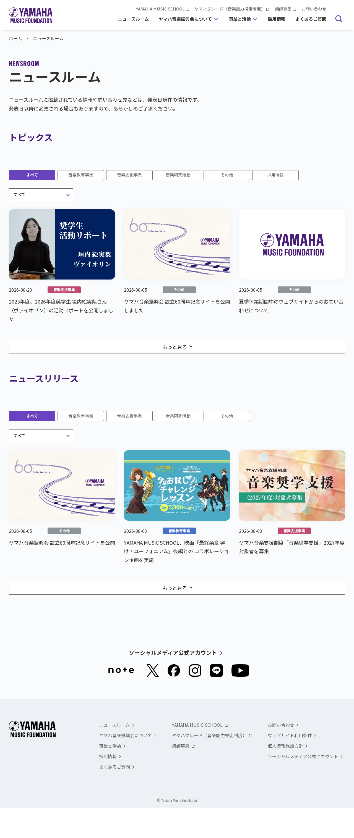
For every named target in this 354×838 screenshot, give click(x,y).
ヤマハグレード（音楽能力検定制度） (229, 9)
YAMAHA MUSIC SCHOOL (160, 9)
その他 (227, 175)
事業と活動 (240, 21)
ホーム (15, 38)
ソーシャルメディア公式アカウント (173, 653)
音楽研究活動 (178, 175)
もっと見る (174, 346)
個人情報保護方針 (285, 745)
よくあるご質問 (310, 18)
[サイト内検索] (338, 19)
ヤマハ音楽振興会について (185, 21)
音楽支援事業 (129, 175)
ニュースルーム (133, 18)
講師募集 (283, 9)
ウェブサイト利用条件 (290, 735)
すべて (32, 175)
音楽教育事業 (80, 175)
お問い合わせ (313, 9)
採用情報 (276, 18)
